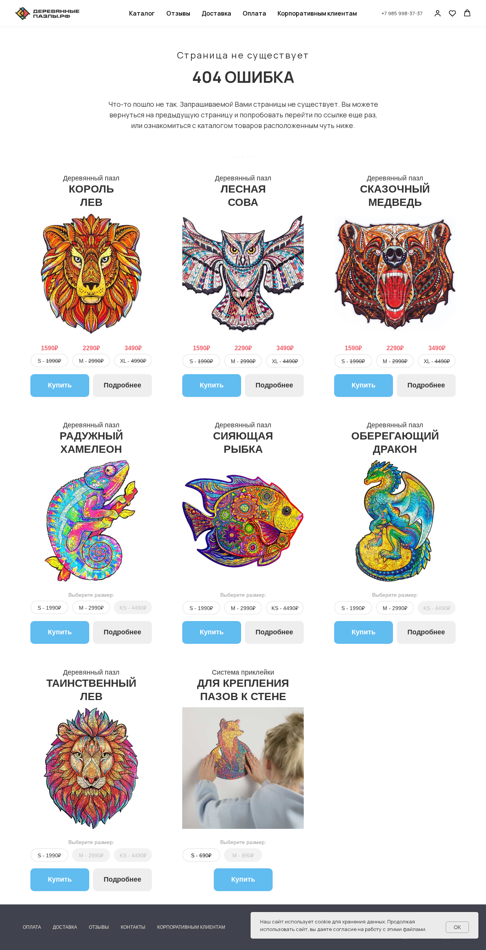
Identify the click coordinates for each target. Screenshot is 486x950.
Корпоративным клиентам (317, 13)
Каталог (142, 13)
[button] (437, 13)
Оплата (254, 13)
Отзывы (178, 13)
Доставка (216, 13)
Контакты (133, 927)
